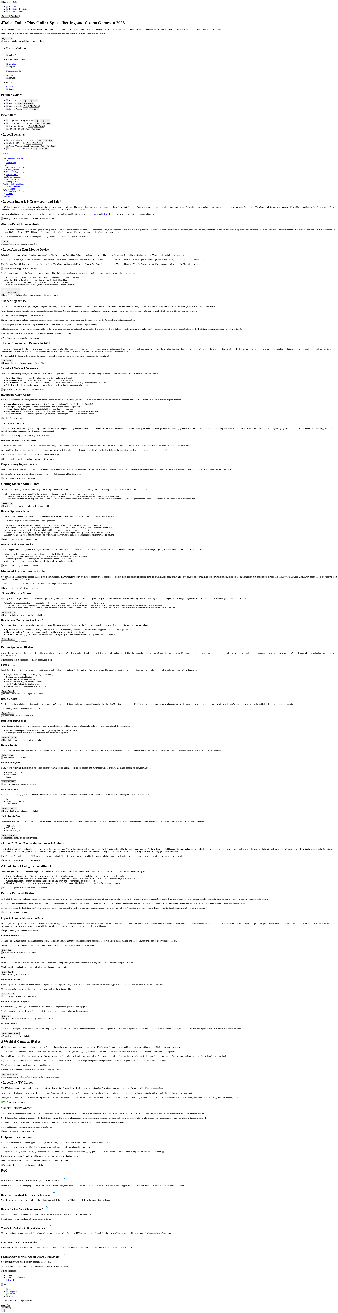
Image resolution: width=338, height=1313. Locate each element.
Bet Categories (12, 179)
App (14, 7)
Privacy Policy (108, 214)
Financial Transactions (15, 172)
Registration (23, 9)
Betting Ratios (12, 182)
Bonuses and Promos (15, 167)
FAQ (8, 196)
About (9, 160)
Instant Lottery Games (15, 191)
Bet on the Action (13, 177)
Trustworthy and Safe (15, 158)
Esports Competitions (15, 184)
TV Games (11, 189)
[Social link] (11, 1289)
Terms (95, 214)
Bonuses (19, 11)
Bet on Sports (12, 174)
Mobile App (11, 162)
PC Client (10, 165)
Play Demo (33, 101)
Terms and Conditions (15, 1278)
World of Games (13, 186)
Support (9, 193)
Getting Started (12, 170)
